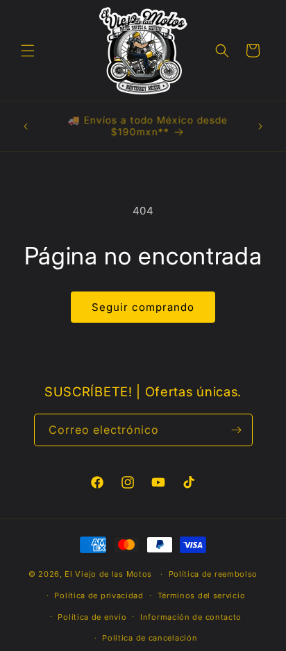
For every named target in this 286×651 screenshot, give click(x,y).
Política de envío (92, 617)
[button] (27, 50)
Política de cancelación (149, 638)
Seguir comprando (143, 307)
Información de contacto (191, 617)
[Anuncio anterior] (25, 126)
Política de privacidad (98, 595)
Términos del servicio (202, 595)
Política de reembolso (213, 574)
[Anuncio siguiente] (260, 126)
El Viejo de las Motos (108, 574)
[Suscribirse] (236, 430)
